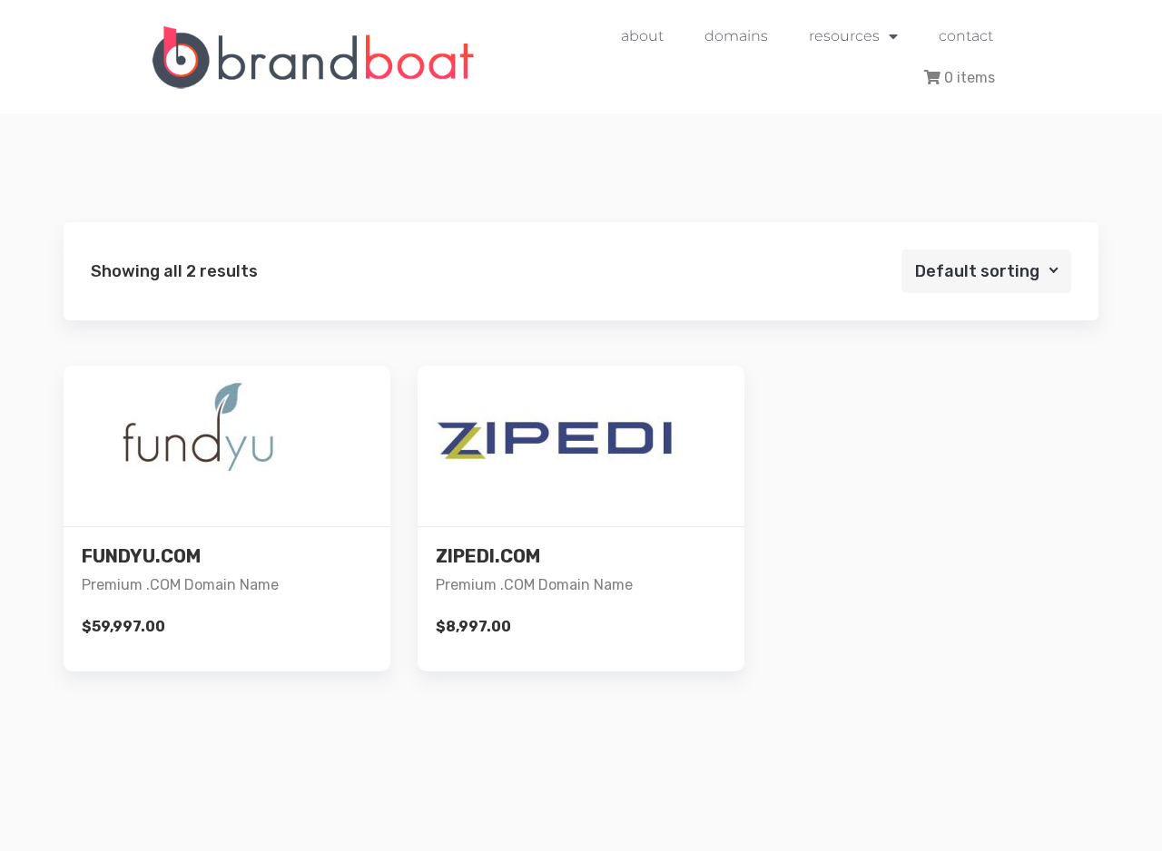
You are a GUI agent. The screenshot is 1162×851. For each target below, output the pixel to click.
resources (844, 35)
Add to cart (227, 549)
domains (736, 35)
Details (241, 487)
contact (966, 35)
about (642, 35)
